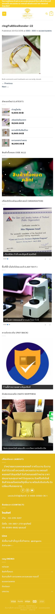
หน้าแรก (5, 566)
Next (5, 86)
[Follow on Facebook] (23, 490)
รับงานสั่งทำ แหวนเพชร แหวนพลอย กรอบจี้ (20, 576)
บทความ (5, 591)
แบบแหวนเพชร (45, 30)
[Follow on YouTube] (32, 490)
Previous (7, 83)
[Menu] (4, 14)
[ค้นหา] (47, 13)
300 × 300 (31, 30)
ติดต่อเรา (6, 586)
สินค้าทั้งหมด (7, 571)
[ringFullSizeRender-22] (21, 54)
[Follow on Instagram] (27, 490)
